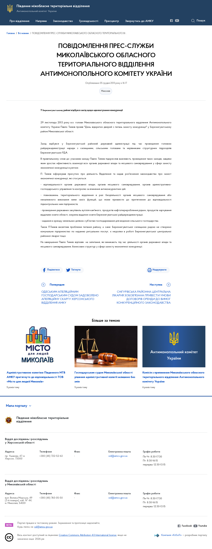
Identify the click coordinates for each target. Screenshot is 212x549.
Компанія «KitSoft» (171, 535)
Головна (11, 33)
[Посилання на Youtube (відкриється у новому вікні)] (177, 21)
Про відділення (19, 21)
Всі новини (23, 33)
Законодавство (63, 21)
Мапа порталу (16, 406)
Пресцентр (112, 21)
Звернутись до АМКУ (139, 21)
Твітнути (75, 270)
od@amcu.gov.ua (117, 456)
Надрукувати (159, 270)
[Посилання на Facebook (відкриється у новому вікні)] (171, 21)
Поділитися (53, 270)
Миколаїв (105, 91)
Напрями (41, 21)
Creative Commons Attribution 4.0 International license (87, 535)
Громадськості (88, 21)
